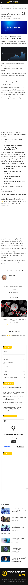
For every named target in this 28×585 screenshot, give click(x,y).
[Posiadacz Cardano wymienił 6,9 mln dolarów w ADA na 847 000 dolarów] (14, 308)
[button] (2, 313)
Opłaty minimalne (5, 131)
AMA (20, 250)
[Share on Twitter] (19, 270)
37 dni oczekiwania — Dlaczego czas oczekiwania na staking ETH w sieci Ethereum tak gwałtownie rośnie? (18, 559)
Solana (14, 374)
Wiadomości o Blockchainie (14, 377)
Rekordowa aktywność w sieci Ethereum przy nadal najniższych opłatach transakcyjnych (18, 549)
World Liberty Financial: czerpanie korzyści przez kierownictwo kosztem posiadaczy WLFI (13, 403)
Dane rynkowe (5, 579)
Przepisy (14, 371)
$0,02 (2, 201)
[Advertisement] (14, 114)
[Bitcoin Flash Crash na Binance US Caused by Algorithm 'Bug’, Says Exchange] (5, 511)
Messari (7, 41)
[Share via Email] (22, 270)
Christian (8, 18)
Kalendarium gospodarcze (20, 579)
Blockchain (14, 356)
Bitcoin (5, 351)
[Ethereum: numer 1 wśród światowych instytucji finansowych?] (5, 540)
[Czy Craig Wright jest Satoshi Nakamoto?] (5, 519)
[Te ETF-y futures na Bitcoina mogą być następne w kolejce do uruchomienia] (5, 528)
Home (2, 6)
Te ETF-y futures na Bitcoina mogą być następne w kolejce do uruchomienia (18, 527)
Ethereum (6, 366)
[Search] (26, 2)
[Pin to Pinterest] (20, 270)
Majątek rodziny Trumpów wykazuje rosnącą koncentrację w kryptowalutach (13, 392)
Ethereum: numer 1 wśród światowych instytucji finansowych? (12, 388)
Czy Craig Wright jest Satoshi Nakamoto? (18, 518)
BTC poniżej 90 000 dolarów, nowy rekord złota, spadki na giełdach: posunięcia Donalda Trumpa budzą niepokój (13, 398)
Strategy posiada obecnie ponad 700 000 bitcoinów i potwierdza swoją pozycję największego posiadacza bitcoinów (12, 408)
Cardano (14, 359)
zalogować (9, 335)
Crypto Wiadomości (8, 362)
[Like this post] (16, 270)
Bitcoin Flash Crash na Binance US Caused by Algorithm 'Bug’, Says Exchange (18, 510)
